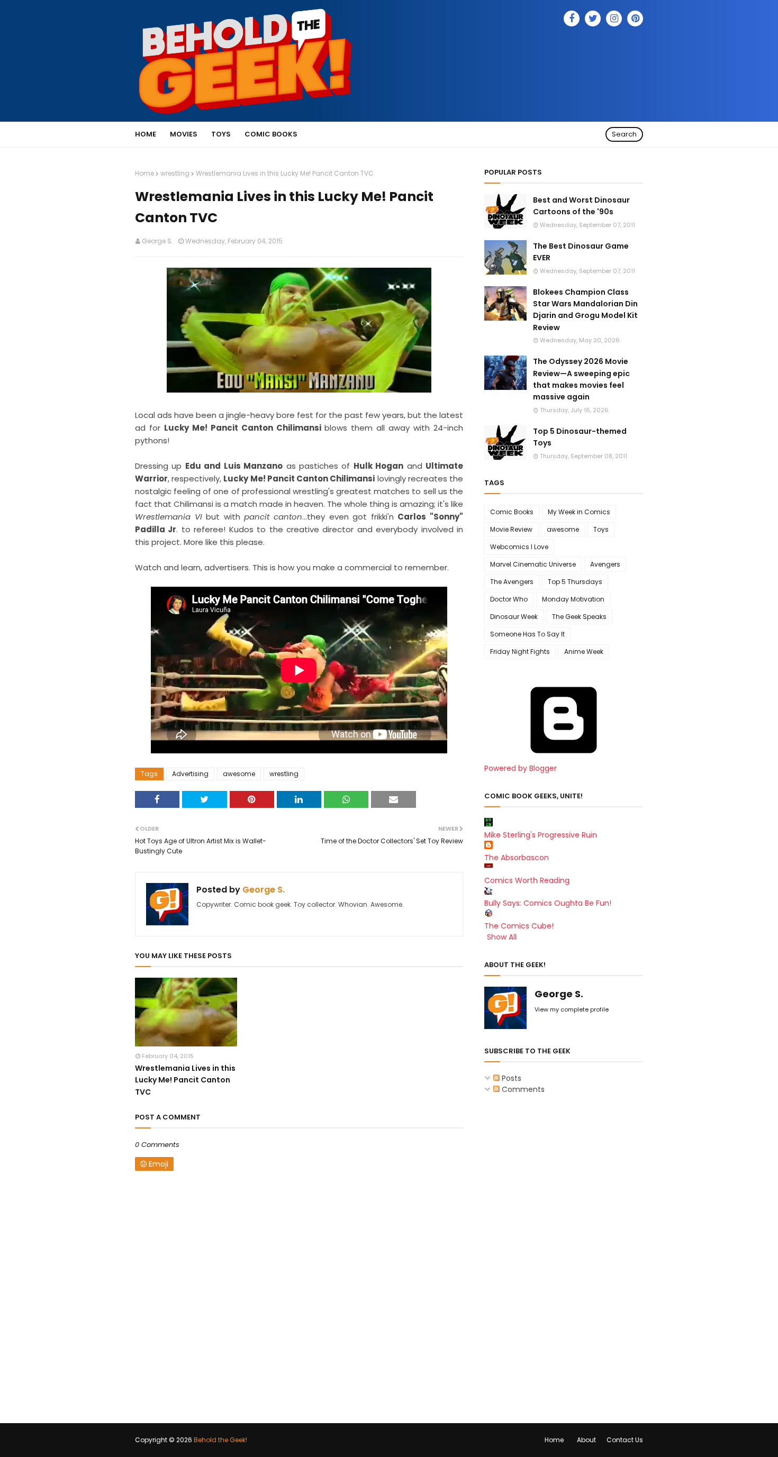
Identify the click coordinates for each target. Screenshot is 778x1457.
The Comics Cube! (519, 926)
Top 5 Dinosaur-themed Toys (580, 437)
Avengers (605, 564)
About (586, 1439)
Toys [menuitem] (221, 134)
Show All (502, 937)
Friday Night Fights (520, 651)
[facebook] (572, 18)
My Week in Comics (579, 511)
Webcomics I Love (519, 546)
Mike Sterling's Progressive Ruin (540, 835)
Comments (522, 1089)
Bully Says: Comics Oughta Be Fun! (547, 903)
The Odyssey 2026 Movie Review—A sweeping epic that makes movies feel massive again (581, 379)
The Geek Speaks (579, 616)
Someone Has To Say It (527, 634)
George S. (157, 240)
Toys (601, 529)
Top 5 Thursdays (575, 581)
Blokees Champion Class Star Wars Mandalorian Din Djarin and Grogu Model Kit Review (585, 310)
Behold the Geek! (220, 1439)
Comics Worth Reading (526, 880)
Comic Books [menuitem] (271, 134)
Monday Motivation (573, 599)
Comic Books (511, 511)
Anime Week (583, 651)
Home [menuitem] (145, 134)
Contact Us (625, 1439)
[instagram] (614, 18)
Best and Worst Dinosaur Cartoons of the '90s (581, 206)
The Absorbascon (516, 857)
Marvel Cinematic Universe (533, 564)
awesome (239, 773)
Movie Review (511, 529)
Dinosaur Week (514, 616)
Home (144, 173)
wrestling (174, 173)
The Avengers (511, 581)
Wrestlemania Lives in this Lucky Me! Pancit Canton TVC (185, 1080)
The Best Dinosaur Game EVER (581, 252)
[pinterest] (635, 18)
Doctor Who (509, 599)
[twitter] (593, 18)
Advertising (190, 773)
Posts (510, 1078)
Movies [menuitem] (183, 134)
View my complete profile (572, 1009)
